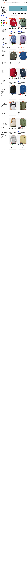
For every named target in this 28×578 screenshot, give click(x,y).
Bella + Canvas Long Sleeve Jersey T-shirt (22, 45)
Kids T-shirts (2, 13)
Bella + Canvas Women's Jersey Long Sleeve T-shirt (13, 129)
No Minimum (2, 17)
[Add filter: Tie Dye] (3, 25)
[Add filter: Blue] (3, 20)
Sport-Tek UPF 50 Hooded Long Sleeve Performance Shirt (22, 79)
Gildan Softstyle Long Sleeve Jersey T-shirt (12, 62)
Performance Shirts (3, 11)
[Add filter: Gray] (4, 20)
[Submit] (7, 2)
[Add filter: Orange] (6, 22)
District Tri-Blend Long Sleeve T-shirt (22, 129)
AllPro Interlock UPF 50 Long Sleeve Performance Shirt (12, 45)
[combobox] (13, 2)
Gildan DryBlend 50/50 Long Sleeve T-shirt (22, 95)
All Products (10, 12)
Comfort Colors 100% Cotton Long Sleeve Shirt (22, 29)
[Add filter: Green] (1, 22)
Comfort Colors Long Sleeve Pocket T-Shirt (22, 145)
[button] (17, 19)
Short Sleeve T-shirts (3, 8)
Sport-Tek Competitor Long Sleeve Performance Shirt (13, 79)
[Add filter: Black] (1, 20)
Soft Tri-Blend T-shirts (4, 10)
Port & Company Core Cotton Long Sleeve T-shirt (12, 145)
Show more (2, 15)
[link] (4, 2)
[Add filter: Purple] (3, 23)
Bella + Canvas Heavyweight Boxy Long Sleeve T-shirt (13, 95)
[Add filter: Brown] (6, 23)
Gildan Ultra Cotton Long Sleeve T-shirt (13, 29)
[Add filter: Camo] (1, 25)
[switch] (7, 17)
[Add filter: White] (6, 20)
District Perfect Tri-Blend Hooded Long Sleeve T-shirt (22, 112)
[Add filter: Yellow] (1, 23)
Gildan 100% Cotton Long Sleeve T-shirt (22, 62)
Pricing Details (10, 31)
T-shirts (13, 12)
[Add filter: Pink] (4, 23)
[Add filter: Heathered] (3, 22)
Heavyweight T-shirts (4, 14)
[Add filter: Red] (4, 22)
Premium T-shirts (3, 9)
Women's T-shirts (3, 12)
